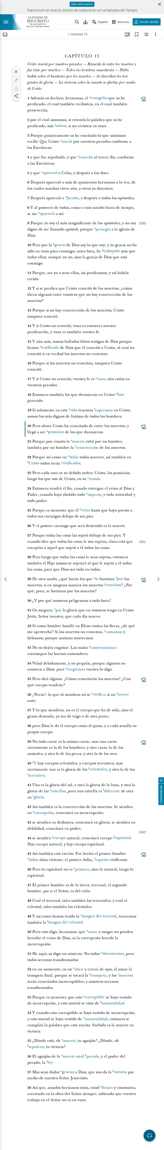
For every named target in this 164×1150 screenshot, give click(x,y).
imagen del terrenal (99, 916)
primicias (56, 432)
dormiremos (113, 953)
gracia (59, 245)
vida (73, 410)
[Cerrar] (16, 71)
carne (93, 931)
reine (85, 510)
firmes (107, 1087)
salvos (61, 126)
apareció (49, 173)
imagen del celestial (65, 922)
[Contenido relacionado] (146, 34)
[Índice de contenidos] (5, 34)
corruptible (95, 997)
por (120, 579)
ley (50, 1062)
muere (123, 694)
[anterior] (6, 579)
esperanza (104, 410)
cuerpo (59, 838)
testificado (50, 347)
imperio (94, 494)
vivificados (71, 463)
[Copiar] (16, 89)
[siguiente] (158, 579)
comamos (114, 632)
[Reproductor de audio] (149, 1135)
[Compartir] (16, 95)
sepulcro (36, 1046)
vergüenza (76, 669)
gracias (68, 1072)
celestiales (98, 769)
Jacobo (73, 198)
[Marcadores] (136, 34)
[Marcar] (16, 80)
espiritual (123, 838)
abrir (79, 969)
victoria (120, 1072)
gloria (39, 797)
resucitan (113, 585)
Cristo (34, 463)
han (120, 394)
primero (82, 869)
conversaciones (104, 647)
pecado (92, 1056)
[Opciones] (155, 34)
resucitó (86, 157)
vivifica (99, 694)
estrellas (58, 791)
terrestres (36, 775)
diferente (112, 791)
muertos (126, 975)
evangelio (99, 98)
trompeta (99, 975)
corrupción (44, 812)
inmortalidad (112, 1003)
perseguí (102, 229)
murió (67, 141)
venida (94, 478)
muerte (78, 441)
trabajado (111, 251)
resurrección (87, 447)
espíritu (102, 859)
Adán (74, 457)
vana (101, 379)
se (96, 579)
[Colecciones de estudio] (127, 34)
